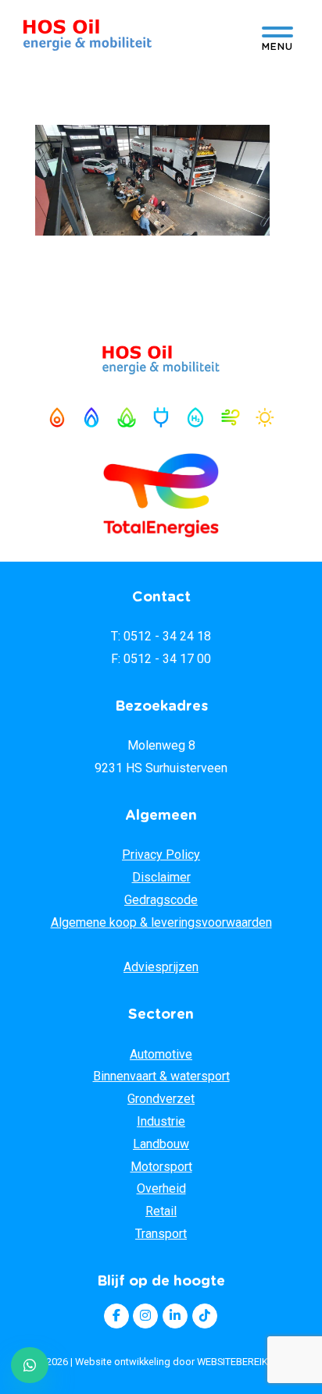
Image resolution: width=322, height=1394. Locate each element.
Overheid (161, 1188)
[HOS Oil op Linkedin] (175, 1316)
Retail (161, 1211)
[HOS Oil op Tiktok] (204, 1316)
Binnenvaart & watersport (161, 1076)
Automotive (161, 1054)
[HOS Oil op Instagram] (145, 1316)
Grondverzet (161, 1098)
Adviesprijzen (161, 966)
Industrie (161, 1121)
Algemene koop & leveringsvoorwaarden (161, 922)
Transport (161, 1233)
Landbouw (161, 1144)
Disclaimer (161, 877)
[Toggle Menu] (277, 36)
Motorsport (161, 1166)
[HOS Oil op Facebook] (116, 1316)
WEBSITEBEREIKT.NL (242, 1361)
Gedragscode (161, 899)
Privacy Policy (161, 854)
